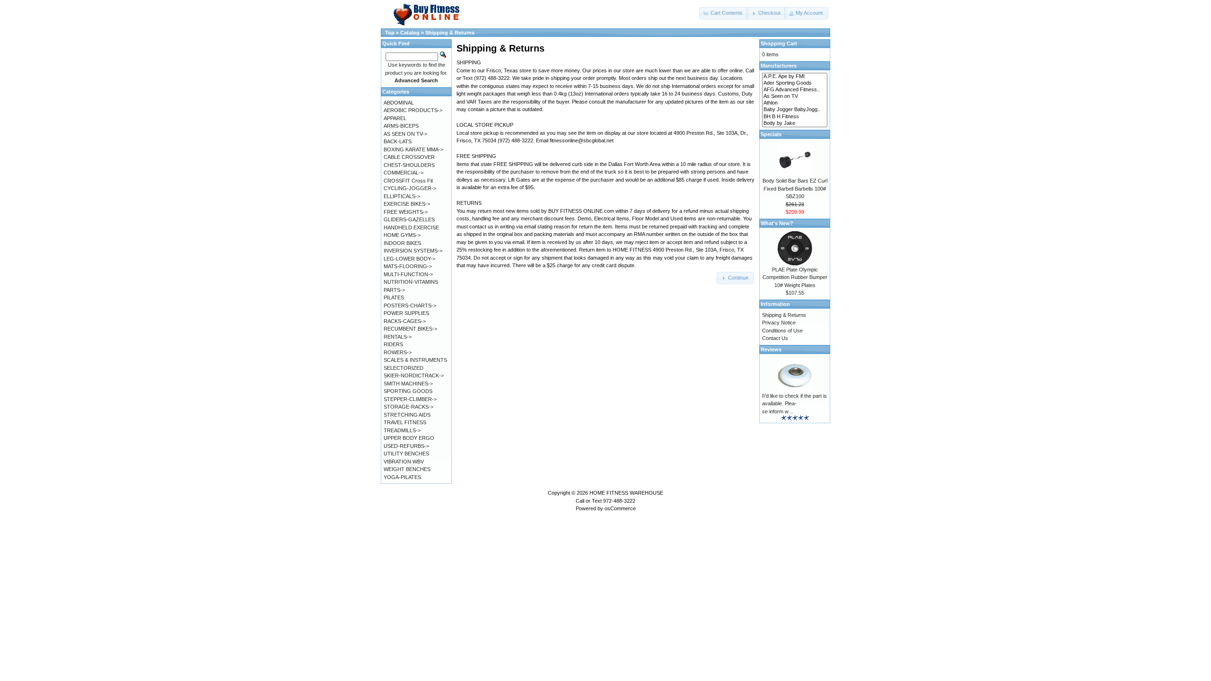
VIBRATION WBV (404, 461)
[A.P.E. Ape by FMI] (795, 76)
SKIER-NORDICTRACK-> (414, 375)
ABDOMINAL (399, 102)
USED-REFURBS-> (406, 446)
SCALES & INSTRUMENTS (415, 360)
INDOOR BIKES (402, 243)
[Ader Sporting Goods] (795, 83)
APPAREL (395, 118)
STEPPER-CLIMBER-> (410, 399)
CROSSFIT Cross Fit (408, 180)
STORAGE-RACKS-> (408, 407)
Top (390, 32)
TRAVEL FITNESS (405, 422)
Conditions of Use (782, 330)
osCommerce (620, 508)
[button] (723, 13)
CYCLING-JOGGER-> (410, 188)
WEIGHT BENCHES (407, 469)
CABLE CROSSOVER (409, 157)
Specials (771, 134)
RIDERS (393, 344)
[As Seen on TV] (795, 96)
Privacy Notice (779, 322)
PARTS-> (394, 290)
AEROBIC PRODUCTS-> (413, 110)
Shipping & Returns (449, 32)
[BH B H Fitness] (795, 117)
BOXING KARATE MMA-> (413, 149)
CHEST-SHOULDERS (409, 165)
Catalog (410, 32)
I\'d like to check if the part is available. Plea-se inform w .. (794, 403)
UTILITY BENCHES (406, 453)
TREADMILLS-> (402, 430)
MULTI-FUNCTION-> (408, 274)
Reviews (771, 349)
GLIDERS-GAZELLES (409, 219)
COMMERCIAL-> (403, 172)
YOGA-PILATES (402, 477)
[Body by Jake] (795, 123)
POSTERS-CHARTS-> (410, 305)
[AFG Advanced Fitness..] (795, 90)
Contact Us (775, 338)
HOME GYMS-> (402, 235)
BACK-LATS (398, 141)
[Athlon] (795, 103)
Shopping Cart (779, 43)
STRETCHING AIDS (407, 415)
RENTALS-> (398, 337)
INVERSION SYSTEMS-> (413, 250)
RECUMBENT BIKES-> (410, 329)
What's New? (777, 223)
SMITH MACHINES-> (408, 383)
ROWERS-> (398, 352)
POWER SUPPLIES (406, 313)
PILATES (394, 297)
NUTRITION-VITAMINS (411, 282)
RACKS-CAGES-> (405, 321)
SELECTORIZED (403, 368)
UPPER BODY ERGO (409, 438)
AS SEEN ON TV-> (405, 134)
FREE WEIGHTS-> (406, 212)
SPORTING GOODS (408, 391)
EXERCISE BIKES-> (407, 204)
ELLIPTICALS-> (402, 196)
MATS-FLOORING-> (408, 266)
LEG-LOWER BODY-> (409, 259)
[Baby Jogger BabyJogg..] (795, 109)
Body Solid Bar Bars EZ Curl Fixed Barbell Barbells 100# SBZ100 (795, 188)
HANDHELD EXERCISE (411, 227)
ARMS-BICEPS (401, 126)
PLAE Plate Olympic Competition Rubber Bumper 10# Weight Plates (795, 277)
